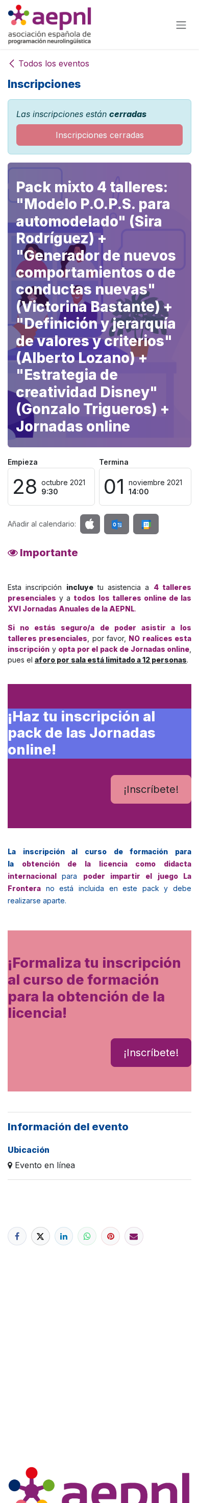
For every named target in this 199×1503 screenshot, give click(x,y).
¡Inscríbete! (151, 789)
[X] (40, 1236)
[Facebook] (17, 1236)
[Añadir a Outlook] (116, 524)
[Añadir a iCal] (90, 524)
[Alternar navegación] (181, 24)
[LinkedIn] (64, 1236)
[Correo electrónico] (134, 1236)
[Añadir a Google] (145, 524)
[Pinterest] (110, 1236)
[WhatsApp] (87, 1236)
